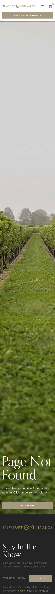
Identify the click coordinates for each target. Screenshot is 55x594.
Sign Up (40, 578)
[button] (42, 6)
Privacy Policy (24, 590)
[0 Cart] (50, 6)
